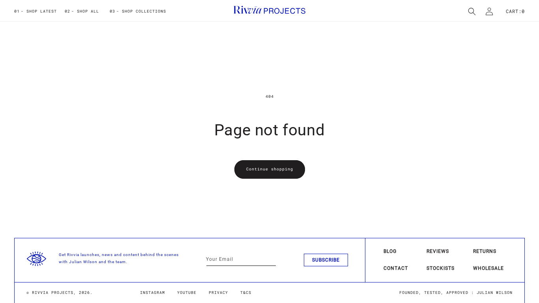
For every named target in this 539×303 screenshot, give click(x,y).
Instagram (152, 292)
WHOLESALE (488, 268)
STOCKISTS (441, 268)
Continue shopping (269, 169)
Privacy (218, 292)
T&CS (245, 292)
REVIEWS (438, 251)
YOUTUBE (187, 292)
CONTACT (396, 268)
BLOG (390, 251)
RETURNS (484, 251)
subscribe (326, 260)
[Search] (472, 11)
